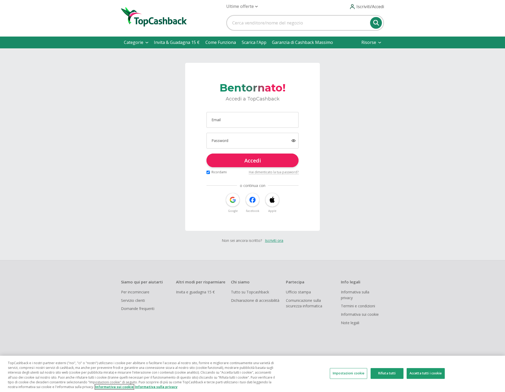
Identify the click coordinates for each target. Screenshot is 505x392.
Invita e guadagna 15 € (195, 291)
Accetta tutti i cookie (426, 373)
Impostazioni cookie (348, 373)
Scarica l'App (254, 42)
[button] (242, 6)
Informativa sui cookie (360, 314)
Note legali (350, 322)
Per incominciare (135, 291)
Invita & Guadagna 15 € (177, 42)
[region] (252, 374)
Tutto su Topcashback (250, 291)
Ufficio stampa (298, 291)
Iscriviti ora (274, 240)
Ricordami (219, 172)
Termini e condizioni (358, 305)
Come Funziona (220, 42)
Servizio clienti (133, 300)
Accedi (252, 160)
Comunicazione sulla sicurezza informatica (304, 303)
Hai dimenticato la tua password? (274, 172)
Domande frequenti (137, 308)
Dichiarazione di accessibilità (255, 300)
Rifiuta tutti (387, 373)
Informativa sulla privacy (355, 294)
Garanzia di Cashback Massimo (302, 42)
